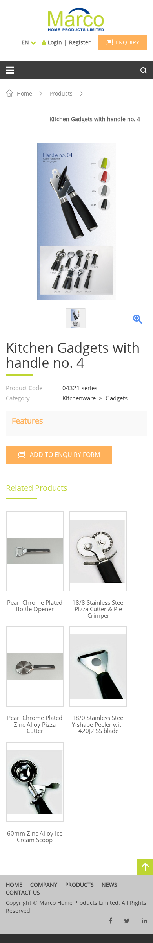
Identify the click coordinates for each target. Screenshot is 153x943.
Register (80, 42)
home (14, 884)
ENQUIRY (127, 42)
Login (55, 42)
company (43, 884)
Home (24, 93)
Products (61, 93)
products (79, 884)
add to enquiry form (65, 454)
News (109, 884)
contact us (23, 892)
